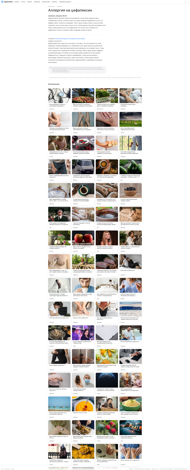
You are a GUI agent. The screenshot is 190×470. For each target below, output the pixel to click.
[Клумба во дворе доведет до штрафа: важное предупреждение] (59, 242)
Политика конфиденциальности (180, 468)
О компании (7, 468)
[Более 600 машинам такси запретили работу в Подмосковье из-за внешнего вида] (130, 431)
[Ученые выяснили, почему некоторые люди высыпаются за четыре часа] (59, 289)
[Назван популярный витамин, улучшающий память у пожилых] (83, 265)
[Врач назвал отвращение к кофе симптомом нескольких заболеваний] (83, 289)
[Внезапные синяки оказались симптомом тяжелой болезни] (107, 123)
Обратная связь (154, 468)
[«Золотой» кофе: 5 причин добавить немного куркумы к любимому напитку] (83, 455)
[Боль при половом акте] (130, 265)
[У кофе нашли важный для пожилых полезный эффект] (83, 194)
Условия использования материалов (142, 468)
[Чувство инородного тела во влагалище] (83, 218)
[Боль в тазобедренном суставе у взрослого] (59, 170)
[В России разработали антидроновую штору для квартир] (107, 336)
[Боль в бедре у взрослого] (59, 360)
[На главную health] (8, 2)
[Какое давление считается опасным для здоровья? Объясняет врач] (59, 99)
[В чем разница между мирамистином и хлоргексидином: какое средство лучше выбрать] (83, 384)
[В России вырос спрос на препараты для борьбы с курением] (130, 289)
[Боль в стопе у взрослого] (83, 313)
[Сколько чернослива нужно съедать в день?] (130, 194)
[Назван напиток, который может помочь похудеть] (130, 242)
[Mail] (2, 2)
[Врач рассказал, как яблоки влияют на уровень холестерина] (83, 99)
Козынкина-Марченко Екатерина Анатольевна (70, 38)
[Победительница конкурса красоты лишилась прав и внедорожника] (107, 242)
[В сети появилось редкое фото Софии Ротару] (83, 336)
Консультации (51, 6)
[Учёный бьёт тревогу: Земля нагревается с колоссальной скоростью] (107, 384)
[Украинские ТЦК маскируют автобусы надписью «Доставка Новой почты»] (83, 170)
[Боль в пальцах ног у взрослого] (130, 455)
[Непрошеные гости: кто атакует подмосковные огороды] (59, 147)
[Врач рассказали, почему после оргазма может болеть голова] (130, 218)
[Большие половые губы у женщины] (130, 99)
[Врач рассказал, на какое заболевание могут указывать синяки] (83, 123)
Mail (2, 468)
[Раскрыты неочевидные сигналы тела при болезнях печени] (59, 123)
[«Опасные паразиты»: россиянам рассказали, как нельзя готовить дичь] (107, 265)
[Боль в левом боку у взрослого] (130, 336)
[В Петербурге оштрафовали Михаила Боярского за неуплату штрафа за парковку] (59, 218)
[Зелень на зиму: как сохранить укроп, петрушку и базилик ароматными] (107, 99)
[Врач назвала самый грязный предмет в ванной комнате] (83, 360)
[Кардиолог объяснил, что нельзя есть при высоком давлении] (107, 170)
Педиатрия (59, 6)
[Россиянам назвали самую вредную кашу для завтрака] (83, 147)
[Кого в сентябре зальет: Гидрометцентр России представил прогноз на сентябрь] (130, 123)
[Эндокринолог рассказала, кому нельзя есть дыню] (107, 360)
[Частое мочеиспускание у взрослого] (107, 313)
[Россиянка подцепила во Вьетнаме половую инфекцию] (130, 147)
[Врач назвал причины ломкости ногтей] (59, 431)
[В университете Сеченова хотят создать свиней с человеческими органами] (107, 194)
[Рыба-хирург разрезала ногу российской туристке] (59, 407)
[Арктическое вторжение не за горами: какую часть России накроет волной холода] (130, 313)
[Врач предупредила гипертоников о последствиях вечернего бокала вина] (130, 384)
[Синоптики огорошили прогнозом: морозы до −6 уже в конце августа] (59, 455)
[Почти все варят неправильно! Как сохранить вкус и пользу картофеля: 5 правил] (130, 407)
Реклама (13, 468)
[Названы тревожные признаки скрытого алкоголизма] (107, 407)
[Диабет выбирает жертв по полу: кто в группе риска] (107, 455)
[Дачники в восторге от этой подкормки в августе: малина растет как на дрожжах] (107, 431)
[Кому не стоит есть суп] (83, 407)
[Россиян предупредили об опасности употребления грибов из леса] (59, 336)
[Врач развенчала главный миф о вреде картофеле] (83, 431)
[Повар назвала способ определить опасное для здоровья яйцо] (107, 147)
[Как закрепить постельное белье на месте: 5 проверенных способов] (107, 289)
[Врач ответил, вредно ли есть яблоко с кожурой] (83, 242)
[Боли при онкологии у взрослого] (59, 313)
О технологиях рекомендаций (166, 468)
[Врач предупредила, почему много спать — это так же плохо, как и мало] (59, 194)
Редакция (131, 468)
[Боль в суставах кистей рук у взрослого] (59, 384)
